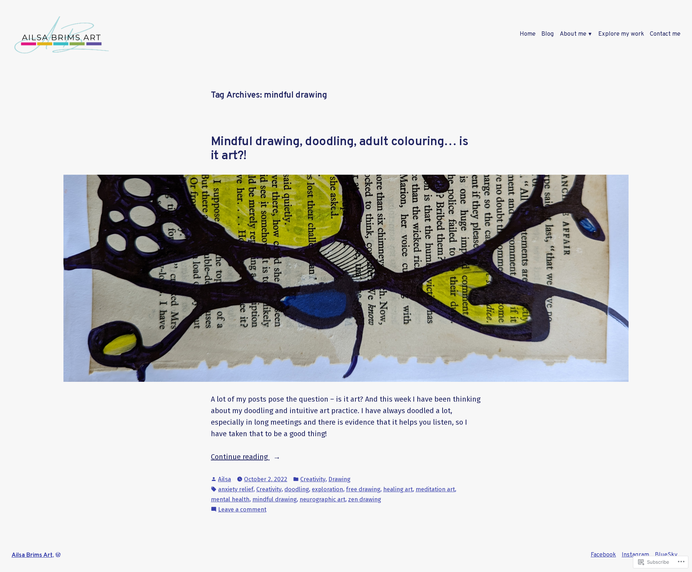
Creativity (312, 479)
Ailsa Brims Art (32, 555)
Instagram (635, 555)
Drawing (339, 479)
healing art (398, 489)
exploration (327, 489)
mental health (230, 499)
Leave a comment (242, 509)
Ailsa (224, 479)
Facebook (603, 555)
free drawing (363, 489)
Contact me (665, 34)
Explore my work (621, 34)
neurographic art (322, 499)
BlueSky (666, 555)
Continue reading (240, 457)
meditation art (435, 489)
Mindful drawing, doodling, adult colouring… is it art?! (339, 149)
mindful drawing (274, 499)
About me (573, 34)
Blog (547, 34)
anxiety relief (235, 489)
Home (528, 34)
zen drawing (364, 499)
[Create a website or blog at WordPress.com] (58, 555)
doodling (296, 489)
